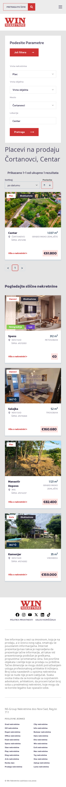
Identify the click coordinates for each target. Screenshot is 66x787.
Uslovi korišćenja (45, 619)
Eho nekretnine (40, 739)
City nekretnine (41, 724)
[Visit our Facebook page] (17, 615)
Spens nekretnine (13, 743)
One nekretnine (41, 759)
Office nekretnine (13, 736)
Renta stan (9, 763)
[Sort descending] (49, 185)
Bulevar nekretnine (42, 732)
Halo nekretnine (41, 736)
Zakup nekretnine (42, 763)
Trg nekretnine (40, 755)
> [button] (22, 268)
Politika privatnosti (21, 619)
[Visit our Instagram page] (24, 615)
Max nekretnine (41, 751)
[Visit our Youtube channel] (30, 615)
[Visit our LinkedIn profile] (42, 615)
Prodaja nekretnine (13, 766)
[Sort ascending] (44, 185)
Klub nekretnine (12, 739)
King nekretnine (12, 755)
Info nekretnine (41, 728)
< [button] (8, 268)
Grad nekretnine (12, 724)
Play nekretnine (12, 751)
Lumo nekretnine (41, 766)
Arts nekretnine (12, 759)
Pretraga (19, 132)
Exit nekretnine (41, 747)
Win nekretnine (40, 743)
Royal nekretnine (12, 732)
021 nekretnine (11, 728)
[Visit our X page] (36, 615)
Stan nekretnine (12, 747)
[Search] (31, 7)
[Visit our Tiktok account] (49, 615)
